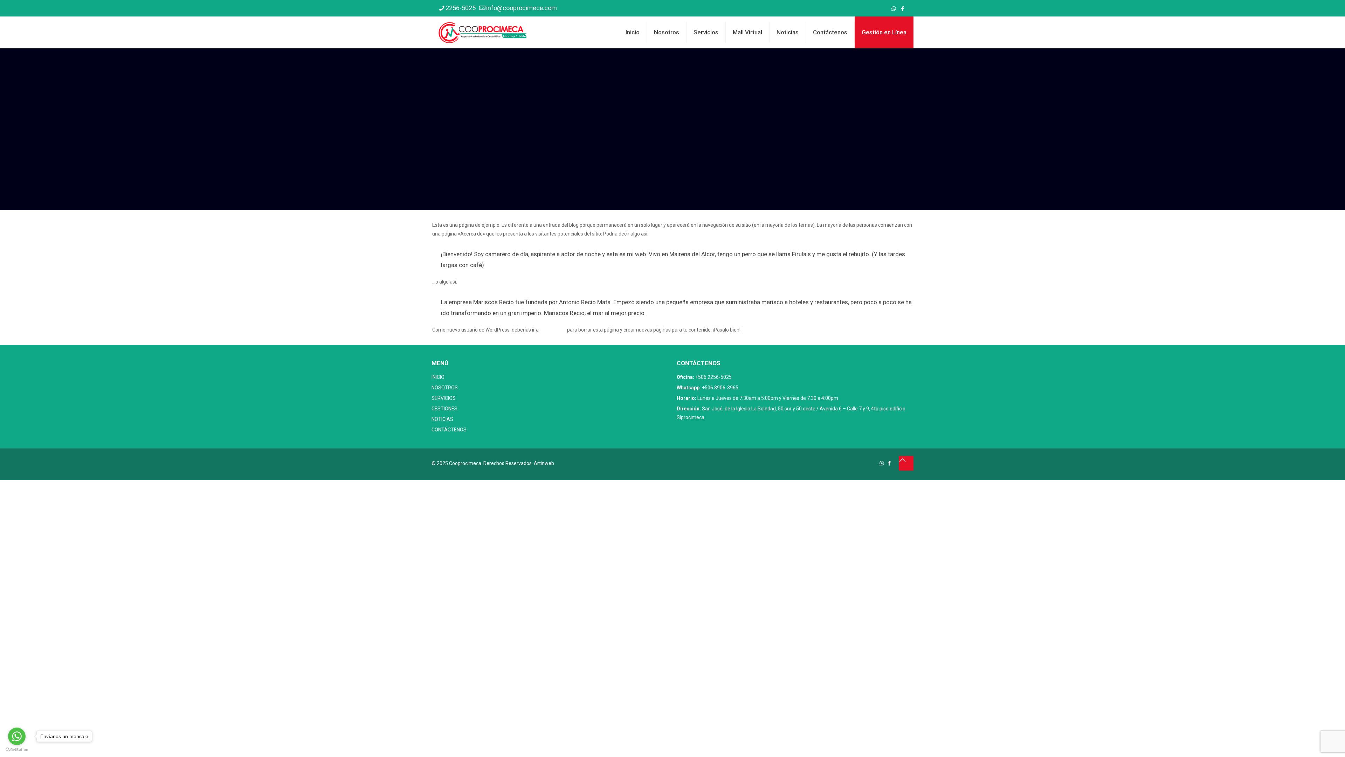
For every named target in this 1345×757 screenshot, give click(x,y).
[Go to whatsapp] (17, 736)
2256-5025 (461, 8)
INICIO (438, 377)
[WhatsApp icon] (893, 9)
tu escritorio (553, 330)
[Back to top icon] (906, 463)
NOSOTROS (445, 387)
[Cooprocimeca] (482, 32)
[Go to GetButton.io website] (17, 750)
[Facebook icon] (902, 9)
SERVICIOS (444, 398)
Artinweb (544, 463)
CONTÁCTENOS (449, 429)
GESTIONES (444, 408)
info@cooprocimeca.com (521, 8)
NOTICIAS (442, 419)
